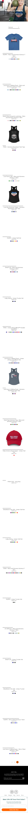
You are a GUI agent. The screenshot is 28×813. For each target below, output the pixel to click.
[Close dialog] (26, 797)
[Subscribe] (23, 778)
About (5, 795)
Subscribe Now (14, 809)
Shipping (10, 795)
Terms (22, 795)
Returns (18, 795)
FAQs (14, 795)
